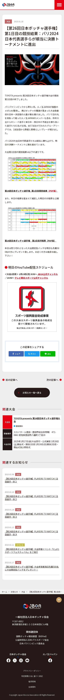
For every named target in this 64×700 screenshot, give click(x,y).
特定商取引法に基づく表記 (32, 676)
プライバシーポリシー (32, 670)
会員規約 (32, 687)
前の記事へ (12, 380)
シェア (17, 353)
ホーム (4, 591)
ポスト (33, 353)
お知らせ (14, 591)
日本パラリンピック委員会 (32, 643)
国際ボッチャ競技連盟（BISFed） (32, 636)
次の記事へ (52, 380)
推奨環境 (32, 681)
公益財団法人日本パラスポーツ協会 (32, 639)
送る (49, 353)
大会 (23, 591)
